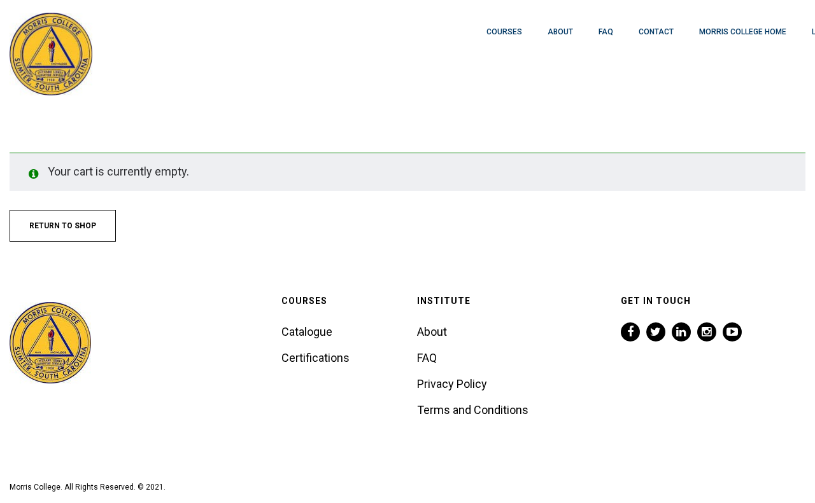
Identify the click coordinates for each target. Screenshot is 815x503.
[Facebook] (630, 331)
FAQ (427, 357)
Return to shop (62, 225)
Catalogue (306, 331)
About (432, 331)
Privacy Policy (452, 383)
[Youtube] (732, 331)
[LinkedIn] (681, 331)
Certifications (315, 357)
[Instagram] (706, 331)
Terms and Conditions (472, 410)
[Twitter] (655, 331)
